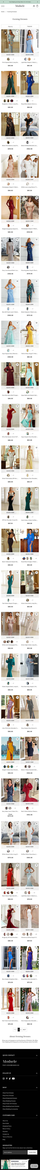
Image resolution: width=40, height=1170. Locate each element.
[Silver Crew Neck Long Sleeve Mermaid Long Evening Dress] (29, 584)
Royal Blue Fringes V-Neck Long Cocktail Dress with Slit (29, 561)
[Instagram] (4, 1078)
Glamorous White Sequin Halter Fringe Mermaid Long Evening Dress (29, 937)
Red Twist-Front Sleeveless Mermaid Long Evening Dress (10, 1020)
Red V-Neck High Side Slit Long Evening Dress (10, 896)
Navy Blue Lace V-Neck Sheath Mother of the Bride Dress (10, 811)
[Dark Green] (27, 516)
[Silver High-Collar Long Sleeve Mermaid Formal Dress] (29, 625)
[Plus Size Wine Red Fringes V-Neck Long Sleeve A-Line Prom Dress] (10, 376)
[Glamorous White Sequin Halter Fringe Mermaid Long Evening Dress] (29, 918)
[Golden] (29, 59)
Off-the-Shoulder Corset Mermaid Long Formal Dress (10, 520)
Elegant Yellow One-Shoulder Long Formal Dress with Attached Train (10, 769)
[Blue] (27, 267)
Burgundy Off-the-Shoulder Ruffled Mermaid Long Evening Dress (10, 937)
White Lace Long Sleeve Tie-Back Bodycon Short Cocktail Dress (29, 187)
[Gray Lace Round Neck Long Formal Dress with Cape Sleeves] (10, 251)
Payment (5, 1131)
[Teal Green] (8, 600)
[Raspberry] (11, 100)
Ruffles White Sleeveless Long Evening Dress (29, 854)
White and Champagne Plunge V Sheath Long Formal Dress (10, 645)
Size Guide (6, 1123)
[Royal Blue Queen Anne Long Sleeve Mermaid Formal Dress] (29, 84)
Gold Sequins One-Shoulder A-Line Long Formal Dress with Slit (29, 478)
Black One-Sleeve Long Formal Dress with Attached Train (10, 145)
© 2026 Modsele (14, 1159)
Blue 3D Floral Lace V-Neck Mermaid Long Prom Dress (10, 312)
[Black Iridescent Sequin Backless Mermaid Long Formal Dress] (10, 542)
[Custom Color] (29, 766)
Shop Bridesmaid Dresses (10, 1098)
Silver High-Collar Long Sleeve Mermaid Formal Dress (29, 645)
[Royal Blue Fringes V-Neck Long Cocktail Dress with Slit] (29, 542)
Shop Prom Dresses (8, 1093)
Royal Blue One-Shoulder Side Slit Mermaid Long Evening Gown (29, 979)
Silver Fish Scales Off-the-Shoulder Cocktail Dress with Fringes (10, 478)
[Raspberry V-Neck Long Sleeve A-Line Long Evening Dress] (10, 84)
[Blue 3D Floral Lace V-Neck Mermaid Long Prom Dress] (10, 292)
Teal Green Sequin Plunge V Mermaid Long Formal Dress (10, 603)
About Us (5, 1120)
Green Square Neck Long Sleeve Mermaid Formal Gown (10, 686)
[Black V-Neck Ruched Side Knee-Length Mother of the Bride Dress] (29, 750)
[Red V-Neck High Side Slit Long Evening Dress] (10, 876)
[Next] (37, 1)
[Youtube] (13, 1078)
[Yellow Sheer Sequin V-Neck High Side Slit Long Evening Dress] (29, 334)
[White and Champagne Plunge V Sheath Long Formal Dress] (10, 625)
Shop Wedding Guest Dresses (11, 1106)
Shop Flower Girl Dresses (10, 1103)
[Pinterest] (7, 1078)
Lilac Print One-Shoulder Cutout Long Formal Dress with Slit (10, 728)
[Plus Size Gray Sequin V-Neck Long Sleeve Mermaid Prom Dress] (29, 667)
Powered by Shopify (24, 1159)
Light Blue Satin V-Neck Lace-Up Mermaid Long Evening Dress (29, 896)
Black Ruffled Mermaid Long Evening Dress (29, 145)
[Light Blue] (25, 59)
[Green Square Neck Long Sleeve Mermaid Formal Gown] (10, 667)
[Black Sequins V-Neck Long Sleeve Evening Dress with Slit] (29, 292)
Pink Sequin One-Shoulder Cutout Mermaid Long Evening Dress (29, 1020)
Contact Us (6, 1134)
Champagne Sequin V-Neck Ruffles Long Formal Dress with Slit (29, 228)
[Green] (30, 558)
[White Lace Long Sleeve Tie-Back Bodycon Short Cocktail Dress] (29, 168)
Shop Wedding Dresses (9, 1101)
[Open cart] (37, 6)
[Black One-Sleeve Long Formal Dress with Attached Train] (10, 126)
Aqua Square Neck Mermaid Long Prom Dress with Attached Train (10, 353)
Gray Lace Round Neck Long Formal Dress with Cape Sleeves (10, 270)
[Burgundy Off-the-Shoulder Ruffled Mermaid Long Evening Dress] (10, 918)
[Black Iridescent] (8, 558)
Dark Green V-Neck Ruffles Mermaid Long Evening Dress (29, 520)
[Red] (27, 808)
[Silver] (8, 475)
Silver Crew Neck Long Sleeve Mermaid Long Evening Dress (29, 603)
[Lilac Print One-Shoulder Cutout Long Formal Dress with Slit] (10, 709)
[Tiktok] (10, 1078)
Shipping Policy (7, 1126)
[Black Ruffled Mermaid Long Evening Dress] (29, 126)
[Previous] (3, 1)
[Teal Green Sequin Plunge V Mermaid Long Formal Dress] (10, 584)
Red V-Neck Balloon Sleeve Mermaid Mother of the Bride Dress (29, 811)
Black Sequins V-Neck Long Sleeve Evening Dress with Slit (29, 312)
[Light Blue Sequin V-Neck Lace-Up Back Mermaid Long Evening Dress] (29, 43)
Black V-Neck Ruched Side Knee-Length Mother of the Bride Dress (29, 769)
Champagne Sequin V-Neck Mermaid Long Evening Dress (10, 187)
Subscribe (32, 1152)
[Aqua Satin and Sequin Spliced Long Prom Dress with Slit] (29, 376)
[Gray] (8, 267)
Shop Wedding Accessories (10, 1109)
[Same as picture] (8, 59)
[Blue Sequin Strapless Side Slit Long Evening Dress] (10, 959)
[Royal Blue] (27, 100)
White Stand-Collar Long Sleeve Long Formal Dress (10, 854)
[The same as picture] (27, 308)
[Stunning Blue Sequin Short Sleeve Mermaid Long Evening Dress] (29, 251)
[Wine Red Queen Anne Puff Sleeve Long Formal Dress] (10, 417)
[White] (27, 183)
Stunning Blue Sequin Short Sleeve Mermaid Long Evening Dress (29, 270)
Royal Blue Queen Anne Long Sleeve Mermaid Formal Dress (29, 104)
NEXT (24, 1029)
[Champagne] (8, 183)
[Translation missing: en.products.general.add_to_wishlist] (17, 31)
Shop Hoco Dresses (8, 1095)
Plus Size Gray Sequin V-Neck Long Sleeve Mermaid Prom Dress (29, 686)
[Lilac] (8, 724)
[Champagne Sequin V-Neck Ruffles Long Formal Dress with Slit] (29, 209)
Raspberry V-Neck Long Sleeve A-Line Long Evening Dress (10, 104)
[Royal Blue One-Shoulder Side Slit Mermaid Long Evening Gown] (29, 959)
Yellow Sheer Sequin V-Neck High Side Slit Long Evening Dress (29, 353)
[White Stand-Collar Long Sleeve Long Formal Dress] (10, 835)
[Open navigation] (3, 6)
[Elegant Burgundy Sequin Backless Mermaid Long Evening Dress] (10, 209)
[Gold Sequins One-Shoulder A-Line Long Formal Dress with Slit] (29, 459)
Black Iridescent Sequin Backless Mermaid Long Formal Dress (10, 561)
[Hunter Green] (4, 100)
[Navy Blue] (6, 808)
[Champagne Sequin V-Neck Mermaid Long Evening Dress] (10, 168)
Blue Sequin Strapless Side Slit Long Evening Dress (10, 979)
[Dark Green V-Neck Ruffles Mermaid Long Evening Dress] (29, 500)
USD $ (24, 1164)
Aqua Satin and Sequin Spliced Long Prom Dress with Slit (29, 395)
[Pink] (8, 892)
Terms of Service (7, 1137)
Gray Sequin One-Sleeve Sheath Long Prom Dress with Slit (29, 728)
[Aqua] (8, 350)
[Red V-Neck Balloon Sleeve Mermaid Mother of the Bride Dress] (29, 792)
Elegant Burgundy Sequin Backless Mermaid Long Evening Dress (10, 228)
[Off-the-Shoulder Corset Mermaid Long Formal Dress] (10, 500)
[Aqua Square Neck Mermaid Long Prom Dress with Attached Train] (10, 334)
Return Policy (6, 1128)
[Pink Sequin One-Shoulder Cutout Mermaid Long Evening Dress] (29, 1001)
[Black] (8, 100)
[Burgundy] (8, 225)
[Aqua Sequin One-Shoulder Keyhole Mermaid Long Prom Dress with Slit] (29, 417)
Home (3, 11)
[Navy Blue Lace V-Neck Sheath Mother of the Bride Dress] (10, 792)
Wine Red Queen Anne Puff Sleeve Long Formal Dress (10, 437)
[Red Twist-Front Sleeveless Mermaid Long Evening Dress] (10, 1001)
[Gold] (27, 475)
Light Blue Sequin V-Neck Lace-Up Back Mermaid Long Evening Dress (29, 62)
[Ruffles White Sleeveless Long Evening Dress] (29, 835)
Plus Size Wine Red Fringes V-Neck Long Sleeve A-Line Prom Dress (10, 395)
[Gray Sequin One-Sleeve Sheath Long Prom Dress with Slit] (29, 709)
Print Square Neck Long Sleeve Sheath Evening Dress (10, 62)
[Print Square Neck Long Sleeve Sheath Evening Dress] (10, 43)
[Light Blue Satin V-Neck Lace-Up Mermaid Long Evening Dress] (29, 876)
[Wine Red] (8, 392)
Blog (4, 1139)
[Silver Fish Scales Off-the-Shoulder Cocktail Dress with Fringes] (10, 459)
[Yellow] (27, 350)
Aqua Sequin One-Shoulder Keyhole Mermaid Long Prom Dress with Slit (29, 437)
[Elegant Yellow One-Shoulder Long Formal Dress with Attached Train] (10, 750)
